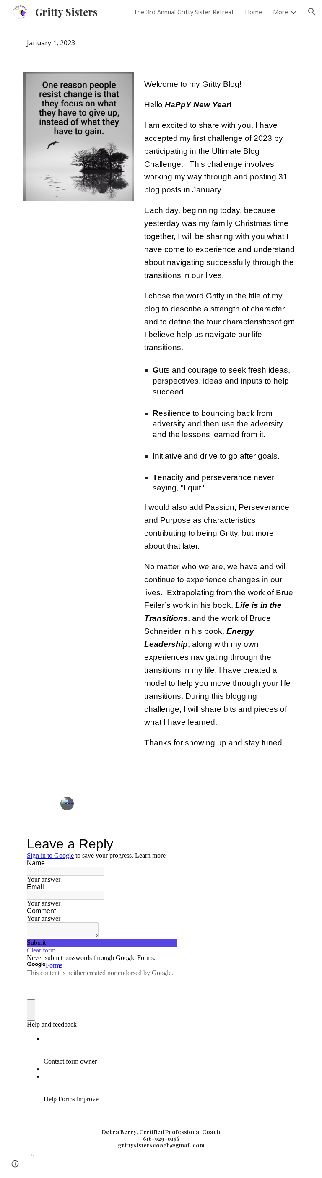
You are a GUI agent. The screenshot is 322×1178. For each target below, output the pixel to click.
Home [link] (253, 12)
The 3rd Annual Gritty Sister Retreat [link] (183, 12)
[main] (160, 43)
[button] (312, 12)
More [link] (280, 12)
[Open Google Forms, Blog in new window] (165, 844)
